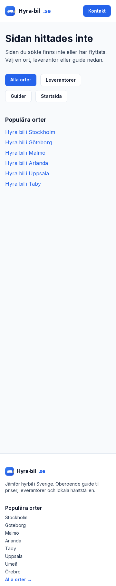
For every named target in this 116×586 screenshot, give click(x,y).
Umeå (11, 564)
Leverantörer (61, 80)
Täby (10, 548)
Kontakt (97, 11)
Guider (18, 96)
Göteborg (15, 525)
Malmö (12, 533)
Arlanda (13, 540)
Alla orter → (18, 579)
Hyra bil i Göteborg (28, 142)
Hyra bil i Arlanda (26, 163)
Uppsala (14, 556)
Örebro (13, 571)
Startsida (51, 96)
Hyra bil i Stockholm (30, 132)
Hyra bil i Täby (23, 183)
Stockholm (16, 517)
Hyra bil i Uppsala (27, 173)
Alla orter (20, 79)
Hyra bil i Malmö (25, 152)
